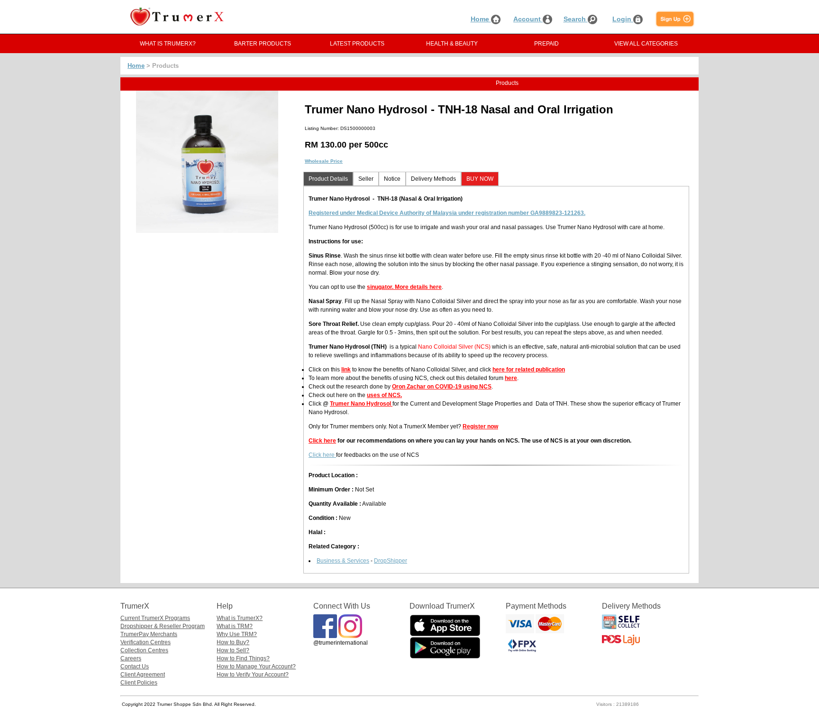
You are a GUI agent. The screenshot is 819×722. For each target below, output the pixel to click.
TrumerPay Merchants (148, 634)
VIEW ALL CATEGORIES (646, 43)
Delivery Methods (433, 179)
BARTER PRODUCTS (262, 43)
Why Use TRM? (237, 634)
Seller (365, 179)
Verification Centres (145, 642)
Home (481, 19)
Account (528, 19)
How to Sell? (233, 650)
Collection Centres (144, 650)
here (511, 378)
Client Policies (138, 682)
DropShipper (390, 560)
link (346, 369)
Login (622, 19)
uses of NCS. (384, 395)
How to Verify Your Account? (253, 674)
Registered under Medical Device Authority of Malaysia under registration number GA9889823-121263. (447, 213)
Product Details (328, 179)
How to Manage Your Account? (256, 666)
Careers (130, 658)
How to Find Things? (243, 658)
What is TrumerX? (240, 618)
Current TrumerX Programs (155, 618)
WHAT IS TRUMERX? (168, 43)
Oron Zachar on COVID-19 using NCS (441, 386)
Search (576, 19)
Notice (392, 179)
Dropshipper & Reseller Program (162, 626)
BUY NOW (479, 179)
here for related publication (528, 369)
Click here (322, 440)
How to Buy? (233, 642)
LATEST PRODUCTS (357, 43)
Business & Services (343, 560)
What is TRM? (235, 626)
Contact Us (134, 666)
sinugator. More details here (404, 287)
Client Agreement (142, 674)
